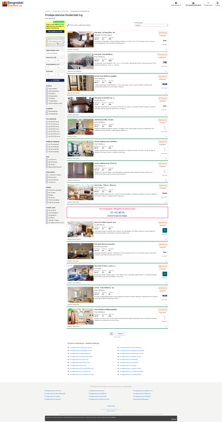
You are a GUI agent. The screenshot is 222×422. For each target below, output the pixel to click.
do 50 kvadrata (53, 149)
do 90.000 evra (53, 129)
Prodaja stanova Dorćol (78, 365)
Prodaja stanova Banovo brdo (99, 399)
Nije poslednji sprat (54, 167)
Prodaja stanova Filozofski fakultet (82, 368)
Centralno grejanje (54, 190)
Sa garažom (52, 215)
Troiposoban (52, 101)
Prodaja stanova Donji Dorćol (80, 362)
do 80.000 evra (53, 126)
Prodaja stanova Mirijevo (52, 399)
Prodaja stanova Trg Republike (130, 374)
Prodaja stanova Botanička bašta (81, 356)
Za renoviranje (53, 180)
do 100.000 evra (53, 131)
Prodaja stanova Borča (96, 391)
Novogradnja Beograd (140, 399)
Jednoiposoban (53, 91)
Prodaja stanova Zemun (52, 391)
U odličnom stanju (54, 175)
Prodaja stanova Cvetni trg (79, 359)
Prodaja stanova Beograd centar (81, 350)
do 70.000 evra (53, 124)
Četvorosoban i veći (55, 103)
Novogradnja (52, 111)
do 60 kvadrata (53, 151)
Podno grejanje (53, 200)
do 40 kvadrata (53, 147)
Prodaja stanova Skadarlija (129, 359)
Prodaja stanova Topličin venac (130, 368)
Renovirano (52, 177)
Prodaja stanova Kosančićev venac (131, 353)
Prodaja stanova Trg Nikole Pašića (131, 371)
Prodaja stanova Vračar (52, 396)
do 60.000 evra (53, 121)
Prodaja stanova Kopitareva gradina (132, 350)
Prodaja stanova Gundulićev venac (82, 374)
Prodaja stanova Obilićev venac (130, 356)
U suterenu (52, 159)
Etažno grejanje (53, 202)
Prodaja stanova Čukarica (142, 396)
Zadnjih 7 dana (53, 220)
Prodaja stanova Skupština (129, 362)
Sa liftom (51, 218)
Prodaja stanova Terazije (128, 365)
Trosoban (51, 98)
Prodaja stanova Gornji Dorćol (80, 371)
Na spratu (51, 164)
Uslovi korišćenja (111, 411)
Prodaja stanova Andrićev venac (81, 347)
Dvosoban (51, 93)
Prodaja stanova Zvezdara (98, 396)
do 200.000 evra (54, 136)
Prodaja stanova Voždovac (98, 393)
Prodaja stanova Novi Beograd (54, 393)
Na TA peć (52, 192)
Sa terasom (52, 210)
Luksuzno (51, 182)
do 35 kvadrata (53, 144)
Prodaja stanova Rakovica (142, 393)
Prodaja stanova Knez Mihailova (130, 347)
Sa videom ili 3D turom (56, 222)
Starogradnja (52, 114)
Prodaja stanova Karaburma (142, 391)
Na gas (50, 195)
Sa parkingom (53, 213)
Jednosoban (52, 88)
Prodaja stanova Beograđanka (80, 353)
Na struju (51, 197)
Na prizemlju (52, 162)
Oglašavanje (111, 406)
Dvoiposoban (52, 96)
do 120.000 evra (53, 134)
